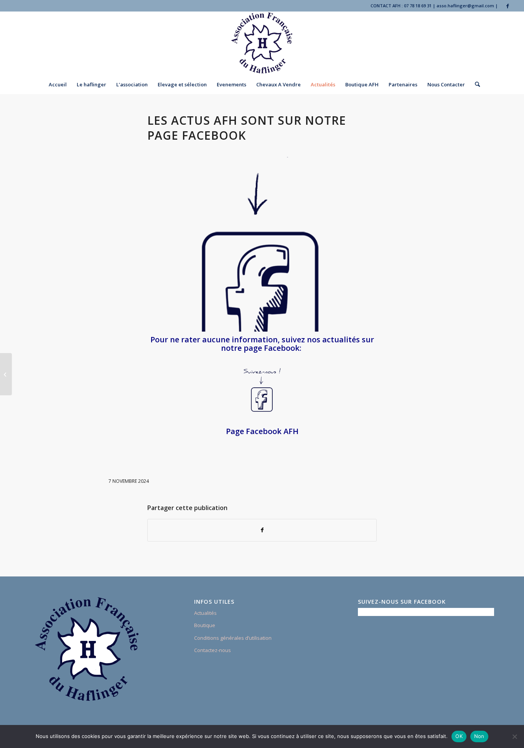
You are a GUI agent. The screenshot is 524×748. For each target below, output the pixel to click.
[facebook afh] (262, 244)
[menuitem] (58, 84)
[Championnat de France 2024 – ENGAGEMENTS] (6, 374)
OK (459, 736)
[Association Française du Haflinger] (262, 43)
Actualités (205, 612)
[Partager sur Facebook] (262, 530)
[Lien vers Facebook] (508, 6)
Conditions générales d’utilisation (233, 637)
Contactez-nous (212, 650)
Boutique (204, 625)
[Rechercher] (475, 84)
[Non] (514, 736)
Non (479, 736)
